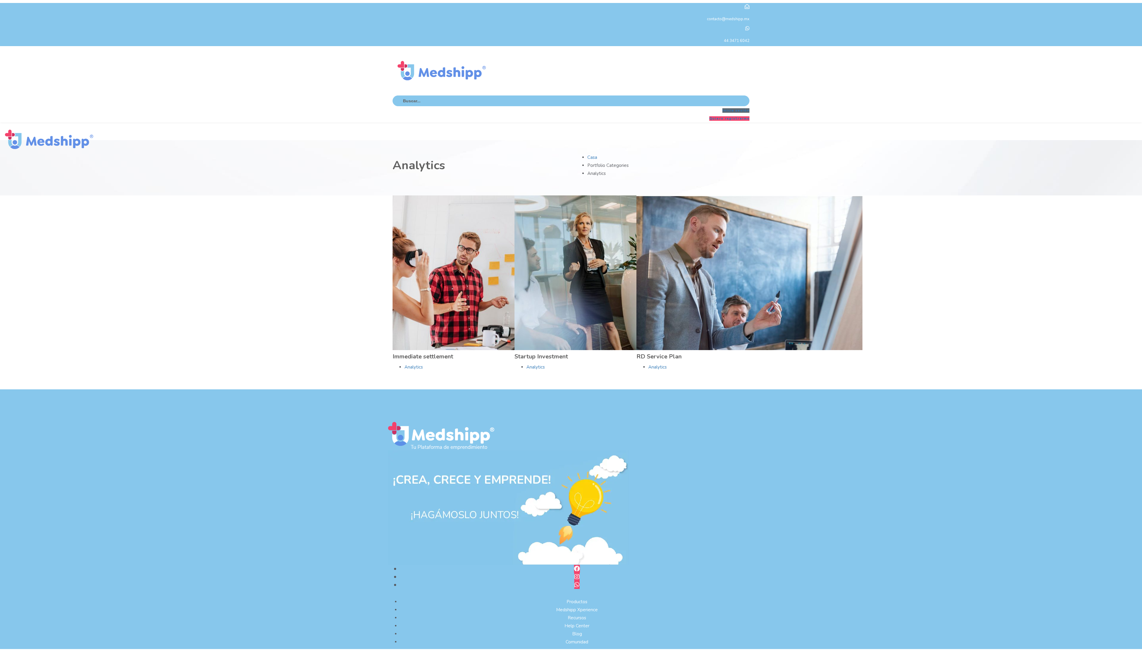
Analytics (413, 367)
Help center (576, 626)
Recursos (577, 618)
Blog (577, 634)
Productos (577, 602)
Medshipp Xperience (577, 610)
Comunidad (577, 642)
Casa (592, 157)
